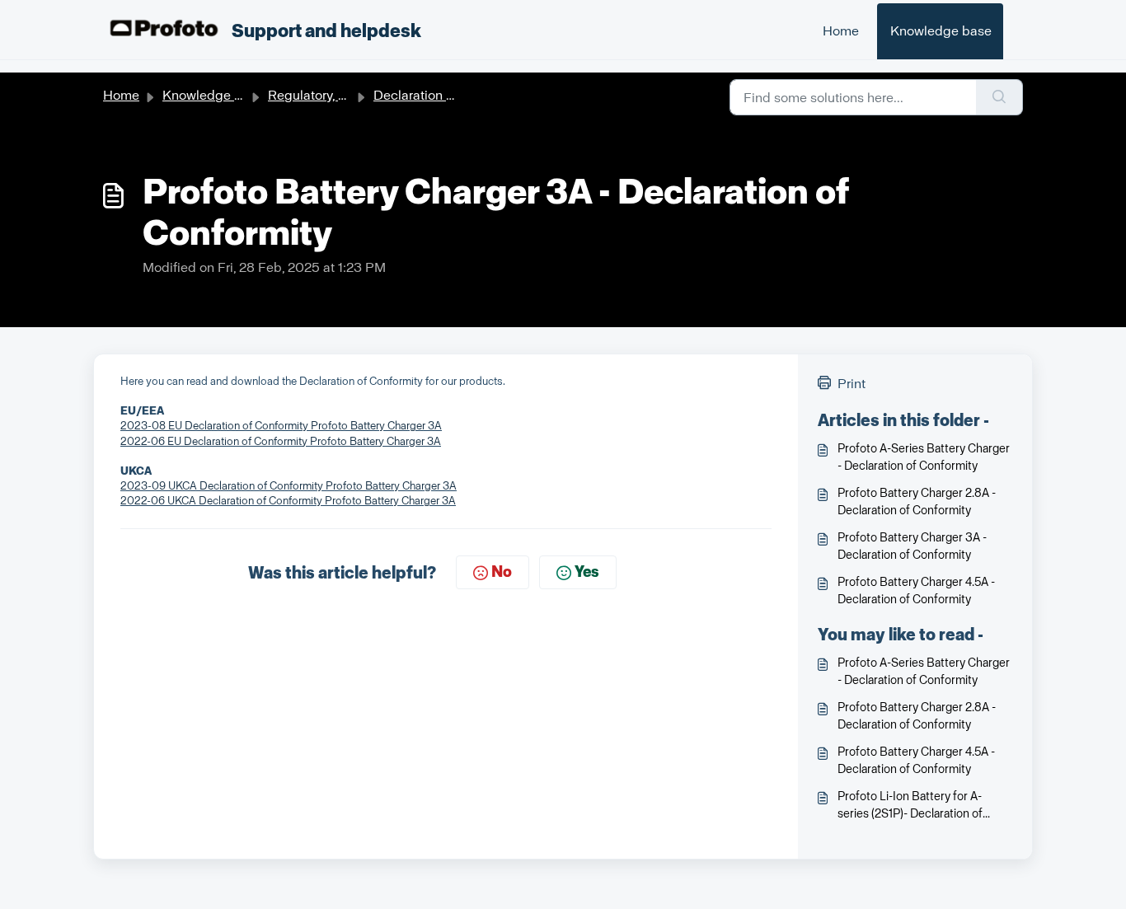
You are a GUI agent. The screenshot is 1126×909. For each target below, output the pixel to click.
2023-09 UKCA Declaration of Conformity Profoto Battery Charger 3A (288, 486)
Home (841, 31)
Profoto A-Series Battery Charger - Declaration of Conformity (923, 457)
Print (851, 383)
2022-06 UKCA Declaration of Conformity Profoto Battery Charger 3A (288, 500)
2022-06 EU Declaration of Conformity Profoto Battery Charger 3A (280, 441)
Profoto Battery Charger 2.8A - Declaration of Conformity (916, 502)
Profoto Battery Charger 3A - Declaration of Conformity (912, 546)
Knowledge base (941, 31)
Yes (587, 572)
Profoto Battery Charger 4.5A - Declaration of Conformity (916, 591)
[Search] (999, 97)
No (501, 572)
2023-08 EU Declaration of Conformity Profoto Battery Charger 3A (281, 425)
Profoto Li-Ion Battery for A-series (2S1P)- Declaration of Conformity (910, 806)
